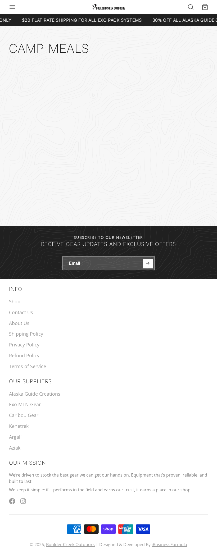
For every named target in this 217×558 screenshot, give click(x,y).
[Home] (108, 7)
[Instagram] (23, 501)
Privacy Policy (24, 344)
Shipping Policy (26, 334)
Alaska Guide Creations (34, 394)
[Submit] (148, 263)
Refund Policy (24, 355)
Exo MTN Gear (25, 404)
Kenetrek (19, 426)
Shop (14, 301)
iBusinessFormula (169, 544)
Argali (15, 437)
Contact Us (21, 312)
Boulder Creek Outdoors (70, 544)
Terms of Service (27, 366)
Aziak (14, 448)
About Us (19, 323)
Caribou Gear (23, 415)
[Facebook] (12, 501)
